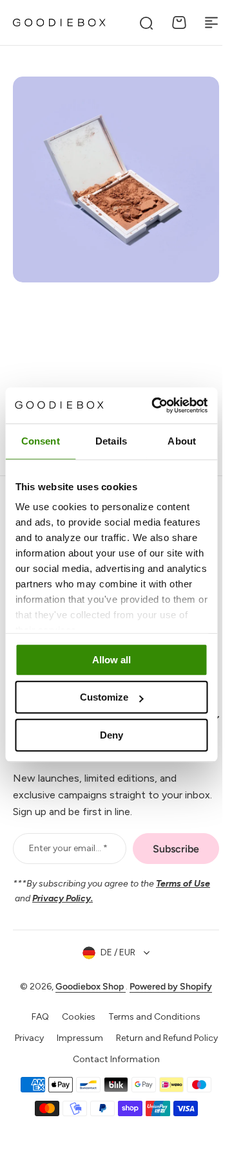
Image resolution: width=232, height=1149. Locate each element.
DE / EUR (113, 959)
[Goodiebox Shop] (59, 22)
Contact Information (111, 1086)
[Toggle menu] (211, 22)
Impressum (132, 1045)
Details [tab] (111, 441)
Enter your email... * (66, 855)
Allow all (111, 659)
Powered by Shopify (166, 993)
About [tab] (182, 441)
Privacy (81, 1045)
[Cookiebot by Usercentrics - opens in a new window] (156, 405)
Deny (111, 735)
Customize (104, 697)
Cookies (74, 1023)
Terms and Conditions (150, 1023)
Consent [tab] (40, 441)
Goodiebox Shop (86, 993)
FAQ (35, 1023)
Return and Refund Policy (111, 1066)
